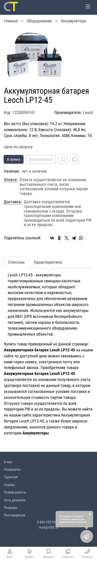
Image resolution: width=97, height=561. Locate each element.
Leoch (88, 112)
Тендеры (10, 507)
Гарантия (11, 477)
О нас (8, 462)
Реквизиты (12, 469)
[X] (66, 238)
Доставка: (13, 202)
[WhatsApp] (81, 238)
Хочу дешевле (15, 500)
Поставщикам (14, 515)
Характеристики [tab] (48, 262)
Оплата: (11, 179)
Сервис (9, 485)
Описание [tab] (16, 262)
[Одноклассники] (59, 238)
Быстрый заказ (41, 159)
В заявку (13, 159)
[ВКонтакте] (52, 238)
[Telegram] (74, 238)
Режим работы (15, 492)
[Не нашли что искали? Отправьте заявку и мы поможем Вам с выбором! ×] (86, 536)
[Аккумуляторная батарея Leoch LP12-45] (48, 55)
